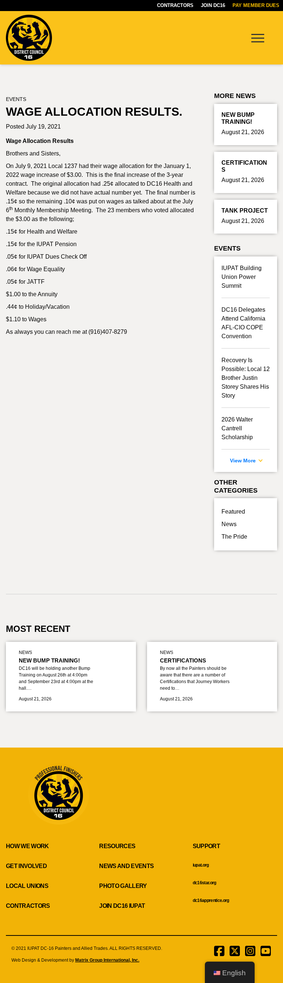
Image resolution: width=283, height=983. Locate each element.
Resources (117, 846)
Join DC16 (213, 5)
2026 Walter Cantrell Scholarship (237, 428)
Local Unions (27, 886)
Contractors (175, 5)
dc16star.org (204, 882)
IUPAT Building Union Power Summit (241, 277)
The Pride (234, 537)
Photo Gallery (123, 886)
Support (206, 846)
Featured (233, 511)
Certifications (183, 660)
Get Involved (26, 866)
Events (16, 99)
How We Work (27, 846)
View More (243, 460)
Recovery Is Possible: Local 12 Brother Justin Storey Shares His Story (245, 378)
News (229, 524)
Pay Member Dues (256, 5)
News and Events (126, 866)
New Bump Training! (49, 660)
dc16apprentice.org (211, 900)
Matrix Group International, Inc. (107, 960)
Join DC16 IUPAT (122, 906)
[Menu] (257, 37)
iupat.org (201, 865)
